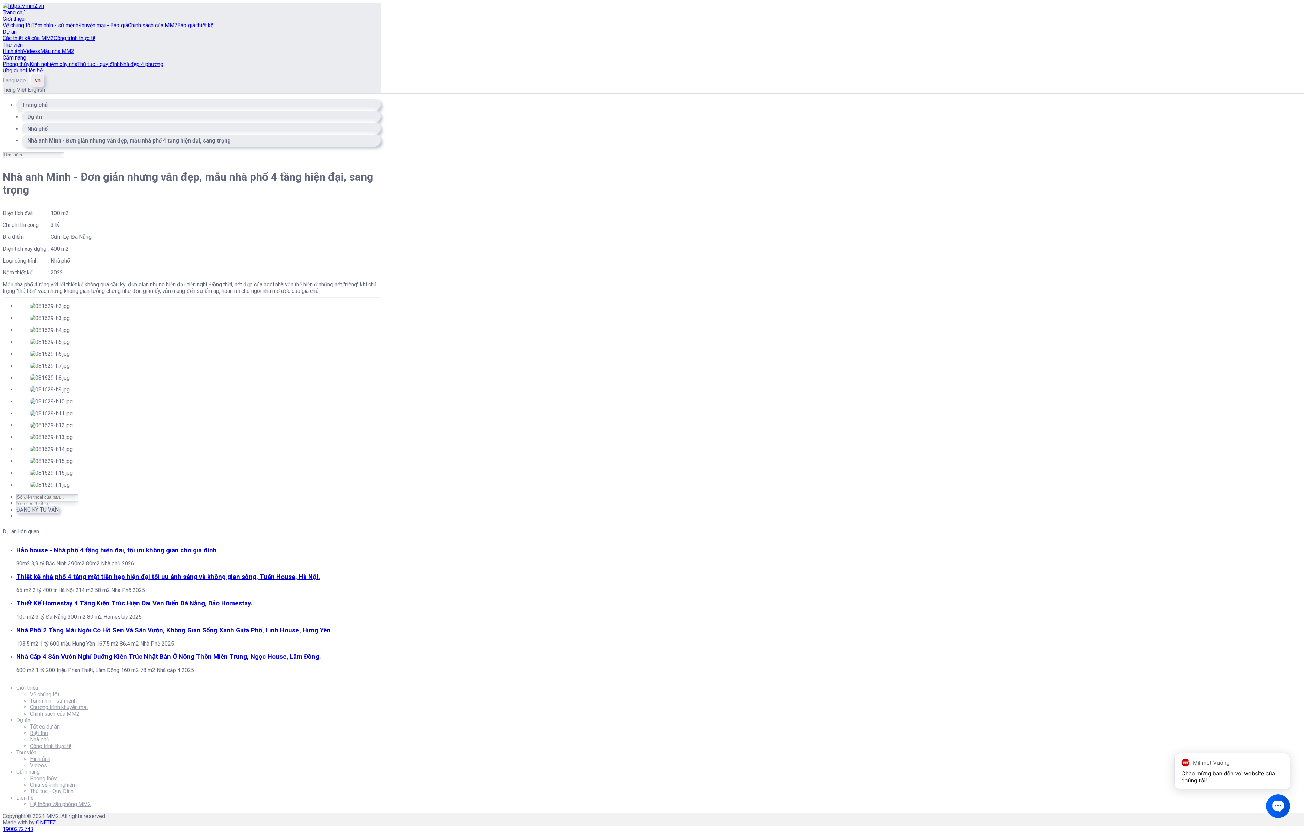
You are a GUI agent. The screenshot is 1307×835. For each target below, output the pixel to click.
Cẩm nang (14, 57)
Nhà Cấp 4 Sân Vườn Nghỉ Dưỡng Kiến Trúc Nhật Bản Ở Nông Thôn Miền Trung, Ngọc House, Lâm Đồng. (168, 657)
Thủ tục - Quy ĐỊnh (52, 791)
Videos (31, 51)
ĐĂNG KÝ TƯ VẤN (37, 509)
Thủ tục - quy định (98, 64)
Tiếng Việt (15, 90)
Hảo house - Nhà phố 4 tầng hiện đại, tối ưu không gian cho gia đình (116, 550)
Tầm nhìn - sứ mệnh (55, 25)
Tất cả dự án (45, 726)
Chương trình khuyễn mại (59, 707)
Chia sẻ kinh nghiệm (53, 785)
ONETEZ (46, 822)
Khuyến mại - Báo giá (103, 25)
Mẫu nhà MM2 (57, 51)
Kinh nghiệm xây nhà (53, 64)
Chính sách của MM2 (152, 25)
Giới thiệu (14, 19)
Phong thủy (16, 64)
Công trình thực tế (74, 38)
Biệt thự (39, 733)
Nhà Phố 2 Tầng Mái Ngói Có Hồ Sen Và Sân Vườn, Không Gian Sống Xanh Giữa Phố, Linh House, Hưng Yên (173, 630)
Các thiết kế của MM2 (28, 38)
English (36, 90)
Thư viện (13, 44)
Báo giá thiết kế (195, 25)
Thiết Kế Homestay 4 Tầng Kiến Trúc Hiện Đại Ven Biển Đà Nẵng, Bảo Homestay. (134, 603)
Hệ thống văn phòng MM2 (60, 804)
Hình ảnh (13, 51)
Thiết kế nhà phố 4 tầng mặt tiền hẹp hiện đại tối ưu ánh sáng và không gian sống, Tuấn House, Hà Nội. (168, 577)
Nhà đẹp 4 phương (141, 64)
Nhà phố (39, 739)
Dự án (10, 32)
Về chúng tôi (17, 25)
